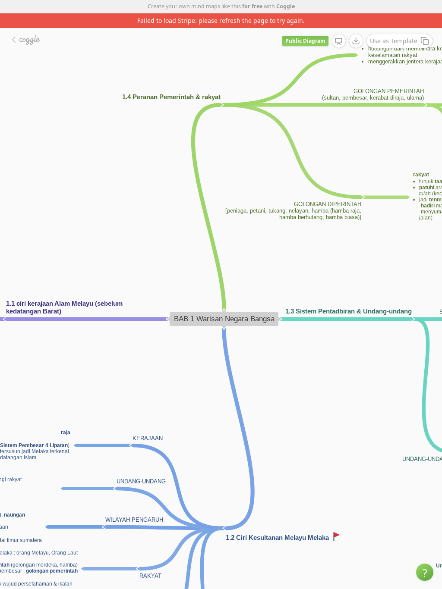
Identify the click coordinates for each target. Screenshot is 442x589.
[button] (424, 572)
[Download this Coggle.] (356, 41)
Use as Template (393, 41)
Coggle (285, 6)
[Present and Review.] (339, 41)
